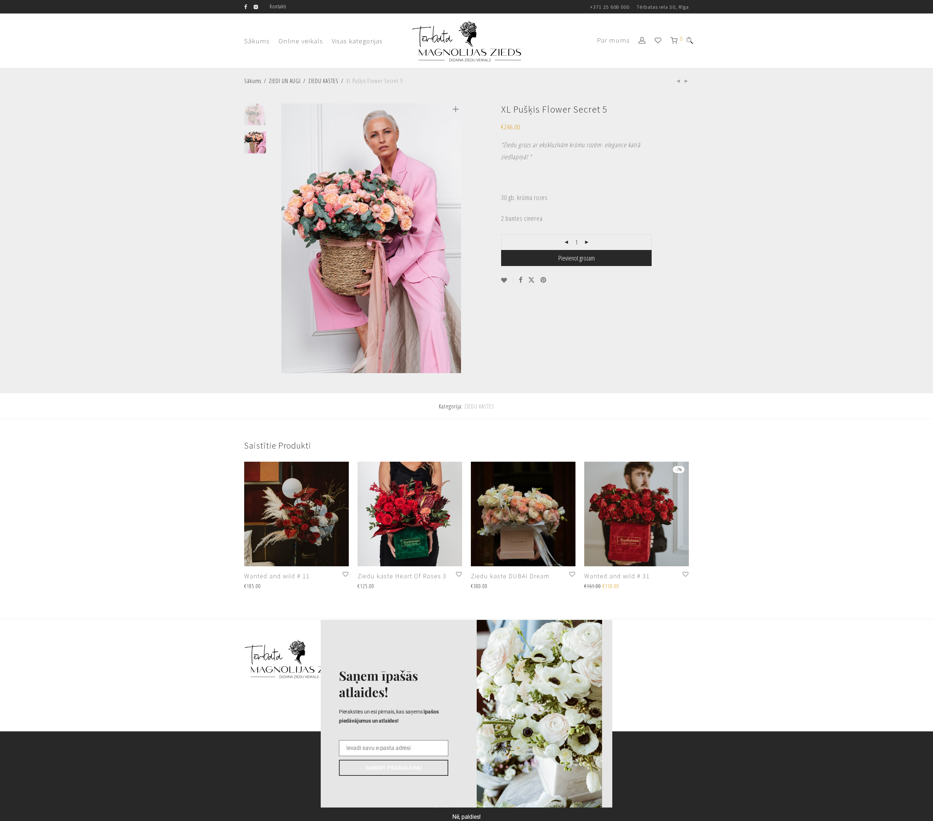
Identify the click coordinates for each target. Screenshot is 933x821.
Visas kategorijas (357, 40)
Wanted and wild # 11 (277, 576)
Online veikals (300, 40)
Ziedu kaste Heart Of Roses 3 (402, 576)
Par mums (613, 40)
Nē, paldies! (466, 816)
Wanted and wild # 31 (617, 576)
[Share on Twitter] (531, 280)
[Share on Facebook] (521, 280)
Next (457, 238)
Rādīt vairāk (254, 586)
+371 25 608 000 (609, 6)
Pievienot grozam (576, 258)
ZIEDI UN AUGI (285, 81)
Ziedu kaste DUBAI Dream (510, 576)
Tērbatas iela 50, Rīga (663, 6)
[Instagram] (256, 6)
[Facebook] (245, 6)
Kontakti (278, 6)
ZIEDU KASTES (323, 81)
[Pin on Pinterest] (543, 280)
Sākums (257, 40)
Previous (286, 238)
